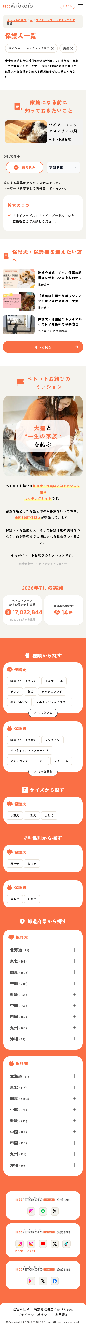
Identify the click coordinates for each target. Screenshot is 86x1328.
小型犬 (14, 815)
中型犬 (32, 815)
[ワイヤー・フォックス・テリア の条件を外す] (52, 48)
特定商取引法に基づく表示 (53, 1309)
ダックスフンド (52, 692)
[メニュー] (80, 5)
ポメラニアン (19, 702)
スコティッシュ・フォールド (29, 750)
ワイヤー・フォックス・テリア (55, 20)
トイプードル (54, 681)
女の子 (32, 863)
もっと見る (45, 713)
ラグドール (61, 761)
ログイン (67, 6)
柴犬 (30, 692)
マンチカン (52, 740)
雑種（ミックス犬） (23, 681)
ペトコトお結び (17, 20)
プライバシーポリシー (34, 1315)
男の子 (14, 863)
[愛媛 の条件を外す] (71, 48)
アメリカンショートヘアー (28, 761)
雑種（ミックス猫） (23, 740)
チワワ (14, 692)
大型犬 (49, 815)
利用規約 (61, 1315)
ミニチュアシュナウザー (52, 702)
